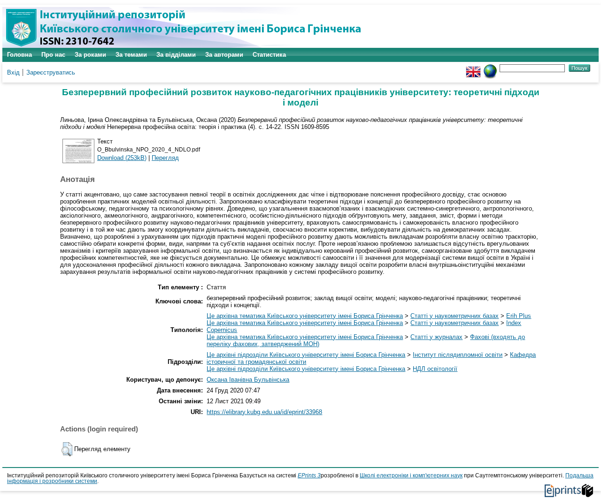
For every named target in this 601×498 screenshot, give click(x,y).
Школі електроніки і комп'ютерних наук (411, 475)
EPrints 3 (309, 475)
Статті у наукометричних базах (454, 315)
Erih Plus (518, 315)
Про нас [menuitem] (53, 54)
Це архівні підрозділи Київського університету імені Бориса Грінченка (306, 354)
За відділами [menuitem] (176, 54)
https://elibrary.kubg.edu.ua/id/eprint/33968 (264, 411)
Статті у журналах (436, 336)
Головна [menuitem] (19, 54)
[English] (473, 67)
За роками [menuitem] (90, 54)
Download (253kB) (121, 157)
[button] (67, 449)
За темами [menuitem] (131, 54)
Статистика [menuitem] (269, 54)
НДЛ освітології (435, 368)
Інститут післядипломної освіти (457, 354)
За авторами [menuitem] (224, 54)
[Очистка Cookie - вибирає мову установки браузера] (490, 67)
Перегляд (165, 157)
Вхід (13, 72)
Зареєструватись (50, 72)
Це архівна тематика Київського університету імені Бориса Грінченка (305, 315)
